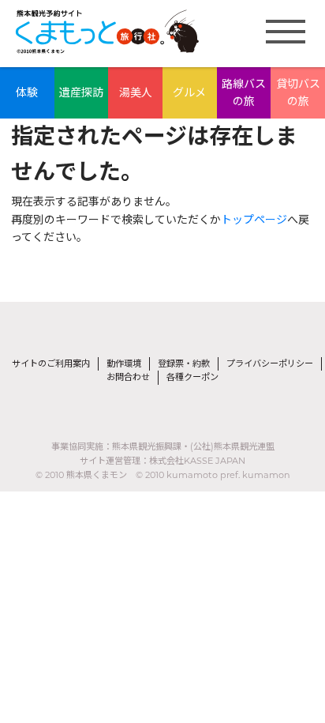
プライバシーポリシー (269, 363)
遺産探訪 (81, 92)
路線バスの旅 (244, 92)
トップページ (254, 220)
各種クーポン (192, 376)
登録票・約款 (184, 363)
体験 (27, 92)
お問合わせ (128, 376)
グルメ (189, 92)
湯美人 (135, 92)
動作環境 (123, 363)
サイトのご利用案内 (51, 363)
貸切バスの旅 (298, 92)
